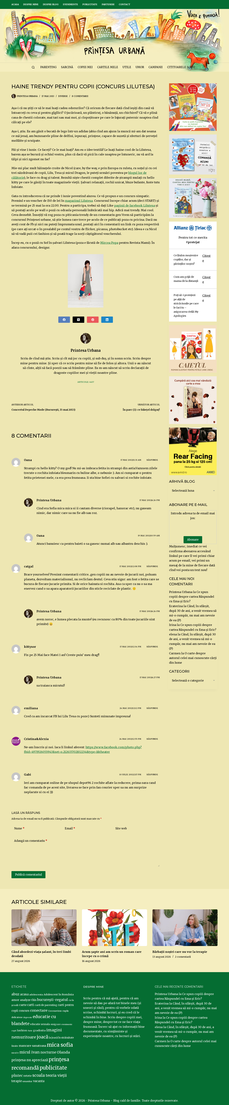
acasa (24, 994)
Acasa (15, 4)
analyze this (28, 1000)
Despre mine (30, 4)
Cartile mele (107, 67)
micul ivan (30, 1052)
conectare (38, 1010)
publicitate (53, 1068)
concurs (24, 1010)
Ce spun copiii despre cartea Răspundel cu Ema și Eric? (191, 596)
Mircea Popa (109, 242)
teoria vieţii (56, 1075)
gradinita (39, 1030)
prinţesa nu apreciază (29, 1060)
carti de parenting (46, 1005)
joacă (42, 1037)
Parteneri (108, 4)
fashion (22, 1030)
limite (14, 1046)
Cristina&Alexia (36, 739)
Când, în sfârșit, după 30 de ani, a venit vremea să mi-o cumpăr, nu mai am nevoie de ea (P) (186, 1008)
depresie (27, 1017)
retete (27, 1075)
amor (15, 1000)
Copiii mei (85, 67)
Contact (124, 4)
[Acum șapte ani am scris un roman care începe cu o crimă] (114, 927)
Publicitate (89, 4)
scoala (38, 1075)
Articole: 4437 (85, 382)
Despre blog (51, 4)
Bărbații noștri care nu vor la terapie (179, 952)
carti (30, 1005)
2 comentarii (183, 956)
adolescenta (36, 994)
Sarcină (67, 67)
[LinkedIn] (107, 320)
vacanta (38, 1081)
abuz (15, 994)
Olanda (63, 1052)
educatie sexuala (40, 1024)
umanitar (27, 1081)
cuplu (65, 1010)
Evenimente (70, 4)
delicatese (17, 1017)
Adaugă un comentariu (30, 840)
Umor (140, 67)
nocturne (48, 1052)
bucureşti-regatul (52, 1000)
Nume (19, 828)
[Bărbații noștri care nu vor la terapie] (185, 927)
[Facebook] (64, 320)
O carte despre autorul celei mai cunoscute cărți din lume (193, 658)
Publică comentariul (28, 874)
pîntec (17, 1075)
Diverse (63, 96)
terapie (16, 1081)
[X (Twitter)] (78, 320)
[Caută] (33, 67)
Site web (121, 828)
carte (22, 1005)
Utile (127, 67)
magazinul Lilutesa (79, 200)
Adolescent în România (59, 994)
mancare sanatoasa (32, 1045)
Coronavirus (55, 1011)
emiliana (31, 708)
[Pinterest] (93, 320)
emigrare (56, 1024)
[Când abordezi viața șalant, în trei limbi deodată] (44, 927)
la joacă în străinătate (61, 1037)
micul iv (15, 1053)
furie (30, 1031)
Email (70, 828)
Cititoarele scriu (181, 67)
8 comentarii (80, 96)
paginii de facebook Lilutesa (134, 205)
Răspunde (152, 460)
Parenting (48, 67)
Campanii (155, 67)
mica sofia (60, 1045)
